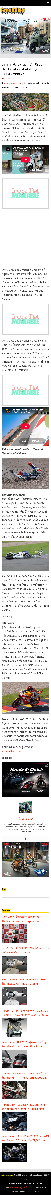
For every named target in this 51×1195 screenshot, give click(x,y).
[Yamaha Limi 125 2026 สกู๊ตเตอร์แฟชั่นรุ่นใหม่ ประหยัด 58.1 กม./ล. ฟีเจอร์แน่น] (14, 1059)
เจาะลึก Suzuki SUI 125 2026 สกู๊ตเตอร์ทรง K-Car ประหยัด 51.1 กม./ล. (25, 950)
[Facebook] (25, 838)
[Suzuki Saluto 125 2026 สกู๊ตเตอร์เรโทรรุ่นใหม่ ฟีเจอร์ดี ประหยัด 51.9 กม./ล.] (14, 996)
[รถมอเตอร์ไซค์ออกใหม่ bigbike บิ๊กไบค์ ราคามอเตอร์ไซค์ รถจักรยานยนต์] (13, 11)
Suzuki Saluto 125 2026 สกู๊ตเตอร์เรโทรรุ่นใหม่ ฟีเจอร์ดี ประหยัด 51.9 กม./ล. (25, 981)
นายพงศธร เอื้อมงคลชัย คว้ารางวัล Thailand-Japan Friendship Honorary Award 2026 (22, 919)
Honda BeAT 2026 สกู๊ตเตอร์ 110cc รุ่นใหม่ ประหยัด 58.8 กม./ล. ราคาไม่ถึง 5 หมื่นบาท (25, 1013)
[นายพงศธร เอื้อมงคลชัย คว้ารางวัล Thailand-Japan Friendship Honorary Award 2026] (14, 933)
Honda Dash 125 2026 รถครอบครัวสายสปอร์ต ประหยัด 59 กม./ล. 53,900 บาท (23, 1107)
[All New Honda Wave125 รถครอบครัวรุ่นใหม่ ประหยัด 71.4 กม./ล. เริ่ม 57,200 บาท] (14, 1090)
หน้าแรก (7, 83)
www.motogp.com (11, 751)
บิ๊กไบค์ (28, 1187)
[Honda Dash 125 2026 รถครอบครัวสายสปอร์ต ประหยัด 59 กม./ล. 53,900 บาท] (14, 1121)
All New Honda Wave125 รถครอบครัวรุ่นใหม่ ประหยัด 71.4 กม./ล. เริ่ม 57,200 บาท (24, 1075)
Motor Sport (17, 83)
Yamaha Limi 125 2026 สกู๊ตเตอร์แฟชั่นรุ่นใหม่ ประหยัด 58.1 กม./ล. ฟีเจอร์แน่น (25, 1044)
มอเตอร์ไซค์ (14, 1187)
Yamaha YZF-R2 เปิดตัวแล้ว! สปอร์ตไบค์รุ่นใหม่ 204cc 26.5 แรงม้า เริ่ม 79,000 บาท (25, 1138)
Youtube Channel (34, 1183)
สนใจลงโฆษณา (7, 1175)
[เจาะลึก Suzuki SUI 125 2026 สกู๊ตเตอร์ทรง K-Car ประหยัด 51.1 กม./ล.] (14, 965)
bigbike (22, 1187)
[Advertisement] (25, 238)
